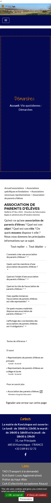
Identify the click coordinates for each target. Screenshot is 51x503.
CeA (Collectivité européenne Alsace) (25, 483)
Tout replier (19, 246)
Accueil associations (14, 188)
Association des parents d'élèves (25, 391)
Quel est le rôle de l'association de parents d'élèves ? (23, 287)
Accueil (14, 105)
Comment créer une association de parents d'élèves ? (22, 255)
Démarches (25, 109)
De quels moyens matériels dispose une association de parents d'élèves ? (19, 311)
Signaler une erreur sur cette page (26, 402)
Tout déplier (38, 246)
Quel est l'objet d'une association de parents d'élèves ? (22, 277)
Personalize (26, 499)
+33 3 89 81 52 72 (25, 448)
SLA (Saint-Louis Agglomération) (22, 475)
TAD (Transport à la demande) (20, 471)
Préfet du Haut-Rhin (14, 479)
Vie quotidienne (30, 105)
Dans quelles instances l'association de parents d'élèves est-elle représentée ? (22, 299)
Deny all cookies (37, 495)
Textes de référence (16, 341)
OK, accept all (15, 495)
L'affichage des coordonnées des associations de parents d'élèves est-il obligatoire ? (22, 323)
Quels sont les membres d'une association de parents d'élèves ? (22, 265)
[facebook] (25, 454)
